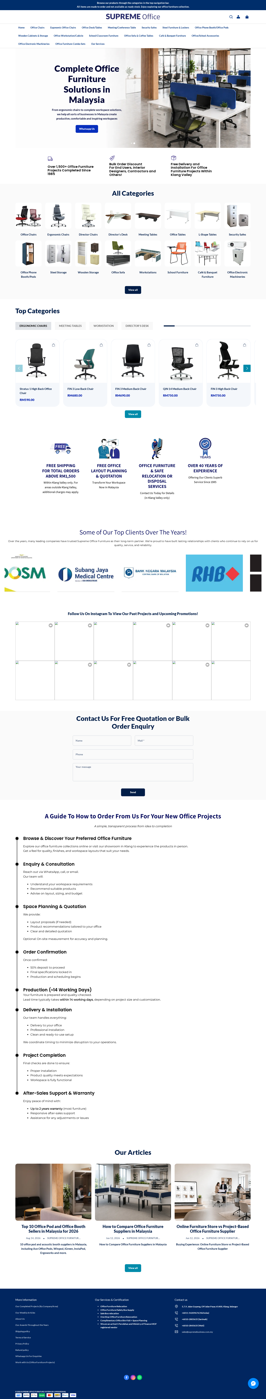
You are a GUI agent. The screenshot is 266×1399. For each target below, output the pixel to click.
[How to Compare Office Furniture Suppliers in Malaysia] (133, 1192)
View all (133, 289)
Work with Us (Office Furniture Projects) (35, 1362)
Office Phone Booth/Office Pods (212, 27)
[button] (231, 16)
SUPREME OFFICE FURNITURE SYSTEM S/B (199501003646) (80, 1238)
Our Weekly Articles (25, 1312)
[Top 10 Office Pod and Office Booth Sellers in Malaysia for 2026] (53, 1192)
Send (133, 792)
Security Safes (149, 27)
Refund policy (22, 1350)
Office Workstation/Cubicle (68, 35)
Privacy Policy (22, 1343)
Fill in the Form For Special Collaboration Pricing (183, 98)
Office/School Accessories (205, 35)
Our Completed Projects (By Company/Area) (36, 1306)
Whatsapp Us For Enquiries (28, 1356)
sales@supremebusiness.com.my (197, 1332)
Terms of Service (23, 1337)
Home (21, 27)
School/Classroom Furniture (103, 35)
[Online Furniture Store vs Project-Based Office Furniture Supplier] (213, 1192)
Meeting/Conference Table (122, 27)
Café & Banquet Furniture (172, 35)
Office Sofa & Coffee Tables (138, 35)
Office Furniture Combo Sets (70, 43)
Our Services (98, 43)
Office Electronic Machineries (34, 43)
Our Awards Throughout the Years (31, 1325)
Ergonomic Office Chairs (63, 27)
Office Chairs (37, 27)
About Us (20, 1318)
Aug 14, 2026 (33, 1238)
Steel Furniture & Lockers (175, 27)
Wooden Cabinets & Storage (33, 35)
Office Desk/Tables (92, 27)
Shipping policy (22, 1331)
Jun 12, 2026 (113, 1238)
